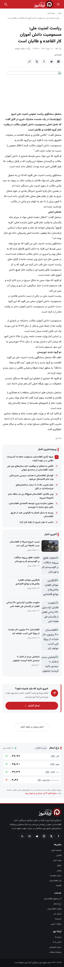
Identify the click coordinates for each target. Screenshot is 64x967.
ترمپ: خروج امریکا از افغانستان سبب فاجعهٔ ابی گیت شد (25, 544)
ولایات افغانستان (54, 909)
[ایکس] (51, 836)
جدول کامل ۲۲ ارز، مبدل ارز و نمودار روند (41, 793)
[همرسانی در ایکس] (37, 61)
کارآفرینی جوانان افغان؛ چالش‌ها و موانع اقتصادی (28, 582)
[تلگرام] (37, 836)
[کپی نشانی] (29, 61)
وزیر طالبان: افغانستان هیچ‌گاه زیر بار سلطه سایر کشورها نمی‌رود (30, 496)
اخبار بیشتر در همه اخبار (32, 727)
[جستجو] (6, 4)
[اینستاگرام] (44, 836)
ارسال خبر (57, 913)
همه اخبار (51, 13)
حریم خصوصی (55, 947)
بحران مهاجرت (55, 875)
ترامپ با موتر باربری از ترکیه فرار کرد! (36, 522)
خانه (59, 13)
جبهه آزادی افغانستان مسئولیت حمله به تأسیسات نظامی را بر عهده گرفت (30, 458)
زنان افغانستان (55, 880)
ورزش (59, 870)
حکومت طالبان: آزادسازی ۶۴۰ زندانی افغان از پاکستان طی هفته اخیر (23, 604)
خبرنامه (58, 919)
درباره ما (58, 937)
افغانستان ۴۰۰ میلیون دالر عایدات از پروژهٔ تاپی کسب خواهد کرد (24, 631)
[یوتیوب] (29, 836)
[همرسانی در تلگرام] (51, 61)
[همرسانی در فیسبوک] (44, 61)
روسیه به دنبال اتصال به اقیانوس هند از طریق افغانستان (32, 514)
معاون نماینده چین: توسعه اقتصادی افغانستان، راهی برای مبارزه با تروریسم (31, 505)
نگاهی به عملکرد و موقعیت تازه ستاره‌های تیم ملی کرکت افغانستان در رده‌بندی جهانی (30, 468)
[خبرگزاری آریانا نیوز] (43, 4)
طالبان (58, 855)
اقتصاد (58, 885)
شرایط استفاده (55, 952)
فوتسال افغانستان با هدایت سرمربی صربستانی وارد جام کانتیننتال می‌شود (31, 477)
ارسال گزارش (34, 706)
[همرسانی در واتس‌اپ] (58, 61)
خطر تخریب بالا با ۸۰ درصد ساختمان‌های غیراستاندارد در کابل (34, 486)
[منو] (58, 4)
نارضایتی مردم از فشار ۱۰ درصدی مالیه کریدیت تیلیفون (26, 658)
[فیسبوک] (58, 836)
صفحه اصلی (56, 850)
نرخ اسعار (57, 903)
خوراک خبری (56, 924)
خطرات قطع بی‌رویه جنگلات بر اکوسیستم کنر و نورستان (27, 559)
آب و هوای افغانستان (52, 898)
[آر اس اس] (22, 836)
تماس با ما (57, 942)
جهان (59, 865)
